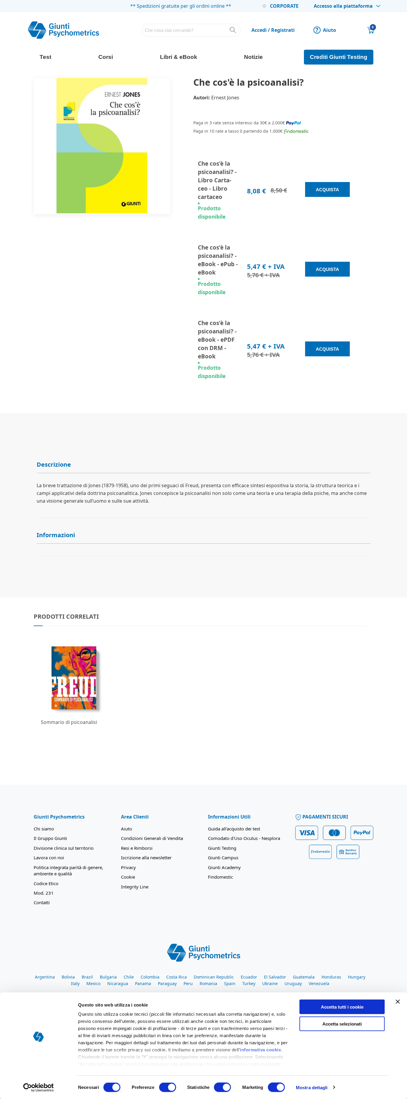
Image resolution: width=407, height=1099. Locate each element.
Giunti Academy (224, 867)
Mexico (93, 983)
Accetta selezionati (342, 1023)
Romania (208, 983)
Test (45, 57)
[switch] (167, 1087)
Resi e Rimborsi (137, 848)
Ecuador (249, 977)
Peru (188, 983)
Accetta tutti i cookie (342, 1006)
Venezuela (319, 983)
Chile (129, 977)
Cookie (128, 877)
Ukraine (270, 983)
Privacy (128, 867)
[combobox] (191, 30)
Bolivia (68, 977)
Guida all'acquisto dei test (234, 829)
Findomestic (220, 877)
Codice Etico (46, 883)
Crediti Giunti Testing (338, 57)
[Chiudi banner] (398, 1002)
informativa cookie (260, 1049)
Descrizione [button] (54, 464)
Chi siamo (44, 829)
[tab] (203, 464)
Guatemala (304, 977)
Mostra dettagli (312, 1087)
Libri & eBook (178, 57)
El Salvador (275, 977)
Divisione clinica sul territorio (64, 848)
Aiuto (326, 30)
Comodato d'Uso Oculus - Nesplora (244, 838)
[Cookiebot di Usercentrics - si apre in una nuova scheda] (39, 1087)
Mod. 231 (44, 893)
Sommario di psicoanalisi (69, 722)
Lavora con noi (49, 857)
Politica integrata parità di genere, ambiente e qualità (68, 870)
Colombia (150, 977)
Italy (75, 983)
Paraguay (167, 983)
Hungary (356, 977)
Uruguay (293, 983)
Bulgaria (108, 977)
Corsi (105, 57)
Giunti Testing (222, 848)
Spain (229, 983)
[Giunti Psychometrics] (203, 952)
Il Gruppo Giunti (50, 838)
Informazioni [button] (56, 535)
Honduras (331, 977)
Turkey (248, 983)
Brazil (87, 977)
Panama (143, 983)
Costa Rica (176, 977)
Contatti (42, 902)
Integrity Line (134, 887)
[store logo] (63, 30)
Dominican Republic (214, 977)
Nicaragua (117, 983)
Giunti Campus (223, 857)
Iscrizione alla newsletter (146, 857)
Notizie (253, 57)
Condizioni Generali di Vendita (152, 838)
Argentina (45, 977)
